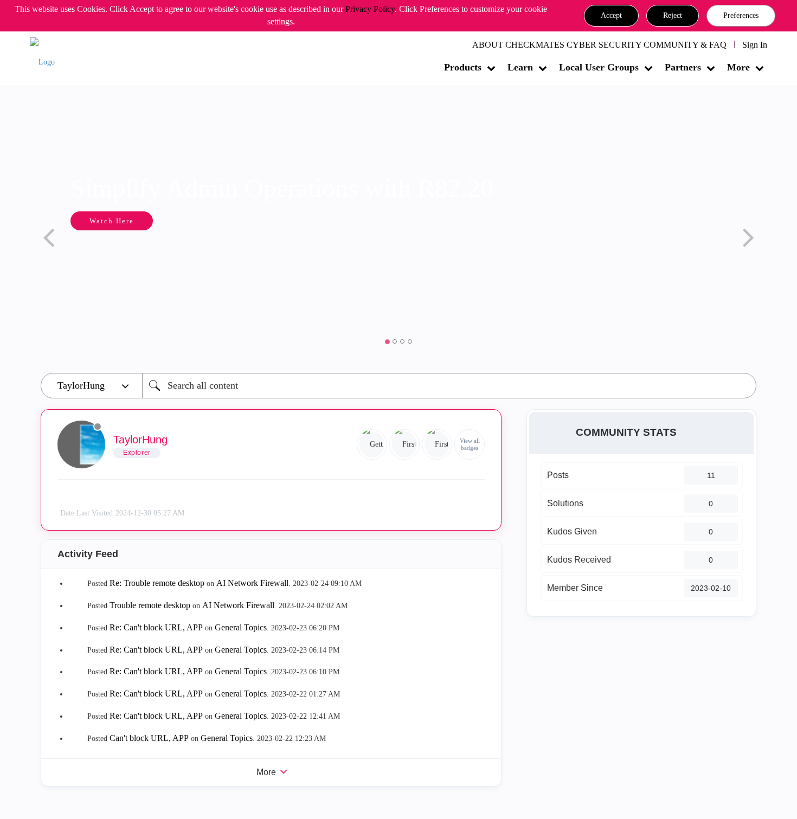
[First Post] (437, 444)
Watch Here (111, 221)
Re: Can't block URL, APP (156, 627)
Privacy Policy (370, 9)
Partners (683, 67)
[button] (611, 16)
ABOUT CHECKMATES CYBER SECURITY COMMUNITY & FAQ (599, 44)
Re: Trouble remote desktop (157, 583)
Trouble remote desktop (150, 605)
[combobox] (449, 385)
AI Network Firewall (252, 583)
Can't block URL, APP (149, 738)
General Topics (241, 627)
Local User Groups (599, 67)
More (738, 67)
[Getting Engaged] (372, 444)
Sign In (754, 44)
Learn (520, 67)
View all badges (470, 444)
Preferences (741, 15)
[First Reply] (404, 444)
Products (462, 67)
